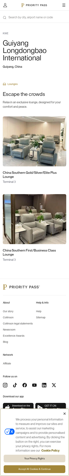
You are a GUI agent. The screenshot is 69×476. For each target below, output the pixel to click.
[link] (18, 408)
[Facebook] (24, 385)
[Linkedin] (44, 385)
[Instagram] (5, 385)
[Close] (65, 414)
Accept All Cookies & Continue (34, 469)
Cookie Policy (50, 450)
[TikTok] (15, 385)
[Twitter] (54, 385)
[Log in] (5, 5)
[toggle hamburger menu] (64, 5)
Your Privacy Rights (34, 458)
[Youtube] (34, 385)
